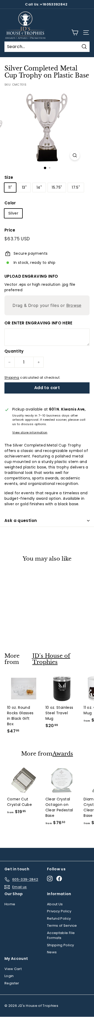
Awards (62, 754)
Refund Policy (59, 918)
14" (39, 187)
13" (24, 187)
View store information (30, 432)
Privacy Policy (59, 911)
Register (11, 983)
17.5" (76, 187)
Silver (13, 213)
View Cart (13, 968)
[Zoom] (75, 155)
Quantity (14, 351)
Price (9, 230)
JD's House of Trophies (51, 659)
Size (8, 177)
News (52, 952)
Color (10, 203)
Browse (73, 305)
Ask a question (20, 520)
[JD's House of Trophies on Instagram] (49, 878)
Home (9, 904)
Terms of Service (62, 925)
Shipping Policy (60, 945)
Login (9, 975)
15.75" (57, 187)
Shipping (11, 378)
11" (10, 187)
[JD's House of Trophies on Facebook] (59, 878)
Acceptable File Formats (61, 935)
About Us (55, 904)
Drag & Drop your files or (47, 305)
